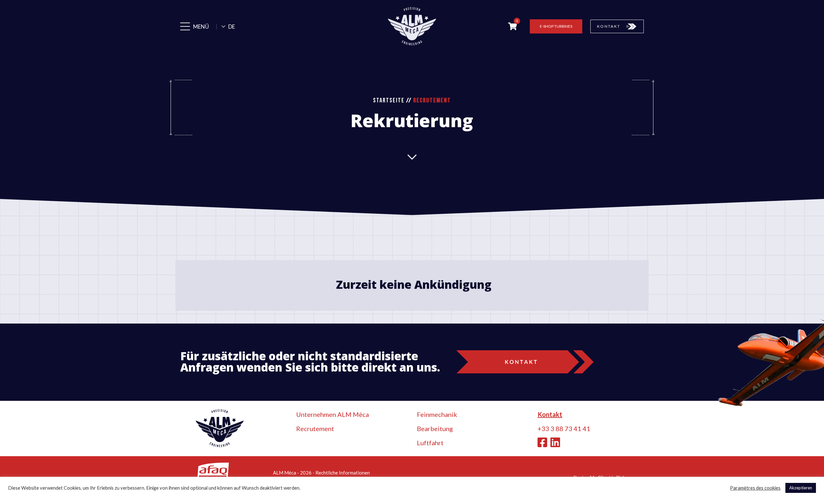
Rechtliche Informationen (342, 472)
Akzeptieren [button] (800, 487)
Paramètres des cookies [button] (755, 488)
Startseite (389, 100)
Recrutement (315, 428)
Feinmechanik (437, 414)
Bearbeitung (435, 428)
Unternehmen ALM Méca (332, 414)
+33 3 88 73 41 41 (564, 428)
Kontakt (550, 414)
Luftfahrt (430, 443)
